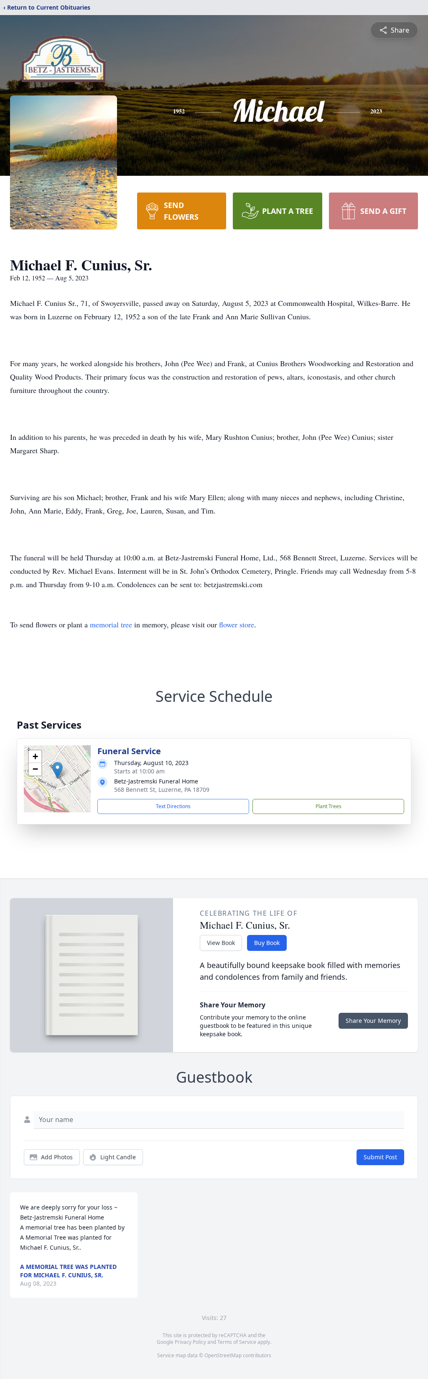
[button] (57, 770)
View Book (221, 943)
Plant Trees (328, 806)
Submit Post (380, 1157)
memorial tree (111, 624)
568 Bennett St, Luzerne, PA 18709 (161, 790)
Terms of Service (236, 1342)
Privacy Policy (190, 1342)
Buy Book (267, 943)
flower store (236, 624)
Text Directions (173, 806)
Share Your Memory (373, 1021)
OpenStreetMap (223, 1355)
